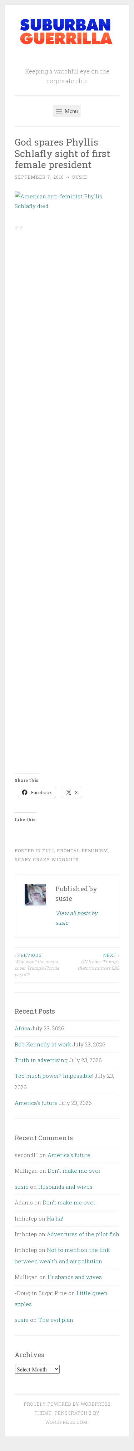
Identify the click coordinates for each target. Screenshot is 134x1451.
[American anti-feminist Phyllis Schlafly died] (67, 205)
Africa (22, 1028)
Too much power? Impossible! (54, 1075)
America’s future (36, 1102)
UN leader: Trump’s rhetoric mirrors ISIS (98, 961)
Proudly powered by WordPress (67, 1404)
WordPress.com (66, 1422)
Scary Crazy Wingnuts (47, 859)
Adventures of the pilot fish (83, 1234)
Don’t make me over (74, 1170)
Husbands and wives (65, 1186)
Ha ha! (55, 1218)
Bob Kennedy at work (43, 1044)
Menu (70, 111)
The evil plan (55, 1319)
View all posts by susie (76, 917)
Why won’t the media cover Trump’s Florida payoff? (37, 965)
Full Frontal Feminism (75, 850)
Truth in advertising (41, 1060)
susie (79, 177)
